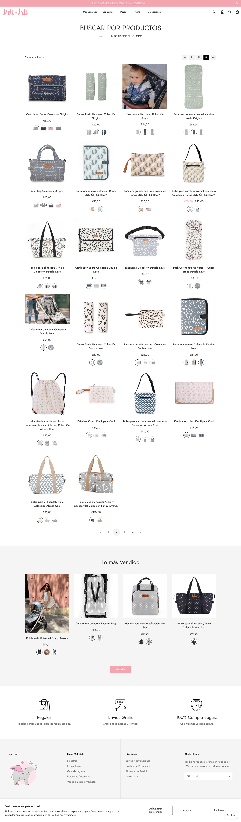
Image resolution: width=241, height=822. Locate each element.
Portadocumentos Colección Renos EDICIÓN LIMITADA (96, 193)
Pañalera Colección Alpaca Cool (96, 421)
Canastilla (107, 11)
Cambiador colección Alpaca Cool (194, 421)
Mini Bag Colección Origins (47, 191)
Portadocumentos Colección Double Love (194, 346)
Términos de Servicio (137, 771)
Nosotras (72, 761)
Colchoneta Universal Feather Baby (96, 623)
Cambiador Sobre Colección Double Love (96, 270)
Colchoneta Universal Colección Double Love (47, 331)
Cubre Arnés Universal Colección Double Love (96, 346)
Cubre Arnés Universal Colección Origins (96, 116)
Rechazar (219, 810)
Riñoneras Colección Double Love (145, 268)
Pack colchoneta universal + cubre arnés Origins (194, 116)
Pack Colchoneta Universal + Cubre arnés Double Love (194, 270)
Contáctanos (74, 766)
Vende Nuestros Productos (81, 782)
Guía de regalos (76, 771)
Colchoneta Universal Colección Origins (145, 116)
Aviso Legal (132, 776)
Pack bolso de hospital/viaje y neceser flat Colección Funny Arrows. (96, 504)
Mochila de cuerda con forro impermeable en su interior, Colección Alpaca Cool (47, 425)
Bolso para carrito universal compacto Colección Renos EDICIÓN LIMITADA (194, 193)
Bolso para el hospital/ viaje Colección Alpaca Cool (47, 504)
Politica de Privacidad (138, 766)
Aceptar (187, 810)
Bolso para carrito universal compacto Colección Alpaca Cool (145, 423)
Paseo (123, 11)
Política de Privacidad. (63, 815)
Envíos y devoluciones (138, 761)
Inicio (101, 36)
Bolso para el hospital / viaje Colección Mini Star (194, 625)
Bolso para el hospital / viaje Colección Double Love (47, 270)
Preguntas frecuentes (78, 776)
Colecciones (154, 11)
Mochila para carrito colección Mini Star (145, 625)
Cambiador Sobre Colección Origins (47, 114)
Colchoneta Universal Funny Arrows (47, 638)
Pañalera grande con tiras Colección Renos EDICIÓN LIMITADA (145, 193)
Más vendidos (90, 11)
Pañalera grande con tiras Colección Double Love (145, 346)
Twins (137, 11)
